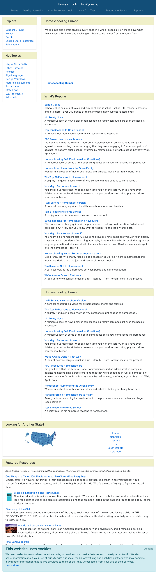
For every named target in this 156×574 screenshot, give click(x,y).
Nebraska (115, 436)
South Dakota (115, 447)
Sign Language (14, 75)
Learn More (12, 565)
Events (9, 37)
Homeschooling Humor (59, 82)
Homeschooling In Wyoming (78, 4)
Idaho (115, 433)
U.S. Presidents (14, 93)
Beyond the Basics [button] (116, 10)
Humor (9, 33)
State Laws (11, 89)
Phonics (9, 71)
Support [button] (138, 10)
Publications (12, 44)
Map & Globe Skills (16, 64)
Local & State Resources (19, 40)
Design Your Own (15, 78)
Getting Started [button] (32, 10)
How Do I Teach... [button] (89, 10)
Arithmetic (11, 97)
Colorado (115, 451)
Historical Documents (17, 82)
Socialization (12, 86)
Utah (115, 444)
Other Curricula (14, 67)
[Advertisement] (97, 58)
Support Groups (14, 29)
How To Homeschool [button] (60, 10)
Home (14, 10)
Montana (115, 440)
